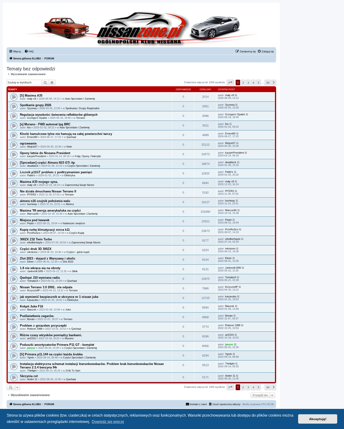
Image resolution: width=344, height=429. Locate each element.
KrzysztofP (33, 290)
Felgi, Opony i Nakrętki (88, 156)
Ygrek (30, 357)
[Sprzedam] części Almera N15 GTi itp (47, 162)
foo (29, 127)
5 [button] (258, 82)
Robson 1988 (34, 328)
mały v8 (31, 98)
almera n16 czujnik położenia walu (45, 201)
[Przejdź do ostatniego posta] (236, 95)
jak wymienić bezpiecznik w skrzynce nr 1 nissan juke (59, 297)
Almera (70, 204)
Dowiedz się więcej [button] (108, 422)
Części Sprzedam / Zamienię (83, 165)
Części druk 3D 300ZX (35, 249)
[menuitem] (29, 51)
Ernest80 (32, 137)
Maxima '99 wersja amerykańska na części (50, 210)
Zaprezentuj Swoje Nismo (79, 185)
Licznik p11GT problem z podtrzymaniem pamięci (56, 172)
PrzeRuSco (33, 232)
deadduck (32, 165)
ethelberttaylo (34, 242)
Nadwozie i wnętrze (74, 223)
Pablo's (31, 175)
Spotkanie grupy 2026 (35, 105)
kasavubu (32, 300)
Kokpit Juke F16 (31, 306)
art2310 (31, 338)
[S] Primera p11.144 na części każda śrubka (51, 354)
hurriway (32, 204)
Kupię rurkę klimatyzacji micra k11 (45, 229)
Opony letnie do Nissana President (45, 153)
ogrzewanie (28, 143)
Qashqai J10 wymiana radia (40, 277)
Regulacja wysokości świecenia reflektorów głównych (59, 114)
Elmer (30, 261)
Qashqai (71, 137)
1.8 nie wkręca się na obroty (40, 268)
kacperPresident (36, 156)
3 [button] (248, 82)
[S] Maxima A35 (31, 95)
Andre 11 (32, 379)
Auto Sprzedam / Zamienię (80, 98)
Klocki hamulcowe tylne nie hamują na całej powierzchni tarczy (66, 134)
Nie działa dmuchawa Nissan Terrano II (48, 191)
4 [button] (253, 82)
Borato (31, 319)
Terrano (80, 117)
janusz (31, 347)
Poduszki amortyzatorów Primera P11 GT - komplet (57, 344)
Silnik (75, 271)
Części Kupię (76, 232)
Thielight (32, 370)
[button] (230, 82)
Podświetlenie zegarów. (37, 316)
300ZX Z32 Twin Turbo (36, 239)
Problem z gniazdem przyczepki (43, 325)
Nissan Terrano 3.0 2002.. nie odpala (46, 287)
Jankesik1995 (35, 271)
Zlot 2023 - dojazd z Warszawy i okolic (47, 258)
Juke (68, 309)
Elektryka (69, 175)
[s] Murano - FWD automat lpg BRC (45, 124)
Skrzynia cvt (29, 376)
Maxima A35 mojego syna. (39, 182)
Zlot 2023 (68, 261)
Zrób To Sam (73, 370)
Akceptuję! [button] (317, 419)
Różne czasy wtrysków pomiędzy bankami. (51, 335)
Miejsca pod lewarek (34, 220)
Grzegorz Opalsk (37, 117)
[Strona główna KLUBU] (141, 28)
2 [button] (243, 82)
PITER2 (31, 194)
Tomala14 (32, 280)
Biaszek (31, 309)
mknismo (32, 252)
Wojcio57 (32, 146)
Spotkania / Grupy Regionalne (82, 108)
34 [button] (267, 82)
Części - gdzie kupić (78, 252)
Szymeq (32, 108)
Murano (69, 338)
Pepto (30, 223)
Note (69, 146)
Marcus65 (33, 213)
